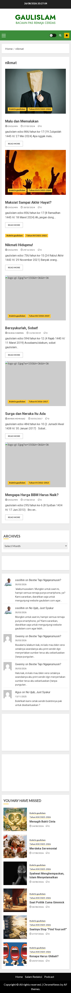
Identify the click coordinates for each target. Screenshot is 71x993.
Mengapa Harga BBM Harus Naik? (32, 495)
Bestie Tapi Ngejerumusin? (45, 580)
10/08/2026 (38, 882)
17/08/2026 (38, 853)
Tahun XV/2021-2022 (36, 235)
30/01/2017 (36, 418)
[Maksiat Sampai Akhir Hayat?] (35, 172)
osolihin (13, 126)
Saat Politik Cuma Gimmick (46, 902)
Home (19, 976)
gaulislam (35, 17)
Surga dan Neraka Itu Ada (25, 414)
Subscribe (66, 35)
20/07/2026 (38, 960)
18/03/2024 (29, 207)
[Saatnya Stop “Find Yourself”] (15, 927)
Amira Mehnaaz (16, 418)
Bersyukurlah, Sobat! (21, 328)
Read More (14, 143)
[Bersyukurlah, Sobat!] (35, 297)
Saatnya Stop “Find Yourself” (48, 929)
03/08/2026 (38, 907)
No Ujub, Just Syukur (41, 608)
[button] (4, 35)
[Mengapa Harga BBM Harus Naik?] (35, 464)
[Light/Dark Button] (52, 35)
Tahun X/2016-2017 (38, 401)
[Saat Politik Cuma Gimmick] (15, 900)
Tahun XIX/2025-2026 (40, 817)
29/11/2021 (29, 250)
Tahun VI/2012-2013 (39, 482)
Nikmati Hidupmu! (19, 245)
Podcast (49, 976)
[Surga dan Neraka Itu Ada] (35, 383)
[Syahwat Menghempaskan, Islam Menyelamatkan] (15, 873)
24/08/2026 (38, 826)
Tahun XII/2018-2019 (39, 316)
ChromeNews (51, 984)
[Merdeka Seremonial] (15, 846)
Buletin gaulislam (17, 109)
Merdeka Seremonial (43, 848)
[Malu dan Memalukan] (35, 91)
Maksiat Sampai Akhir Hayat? (28, 202)
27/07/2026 (38, 934)
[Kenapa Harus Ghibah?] (15, 954)
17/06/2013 (29, 499)
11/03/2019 (35, 333)
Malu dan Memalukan (21, 121)
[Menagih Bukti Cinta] (15, 819)
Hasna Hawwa (16, 333)
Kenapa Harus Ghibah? (44, 956)
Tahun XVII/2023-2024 (40, 109)
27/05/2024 (29, 126)
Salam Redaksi (33, 976)
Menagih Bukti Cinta (42, 821)
